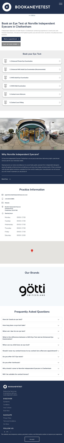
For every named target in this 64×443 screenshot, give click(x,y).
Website (7, 203)
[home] (26, 7)
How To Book (7, 407)
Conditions (6, 404)
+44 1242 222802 (9, 199)
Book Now (5, 179)
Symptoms (6, 401)
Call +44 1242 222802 (10, 44)
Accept (32, 439)
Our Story (6, 424)
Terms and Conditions (9, 421)
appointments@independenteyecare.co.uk (16, 195)
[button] (32, 319)
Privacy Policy (7, 418)
